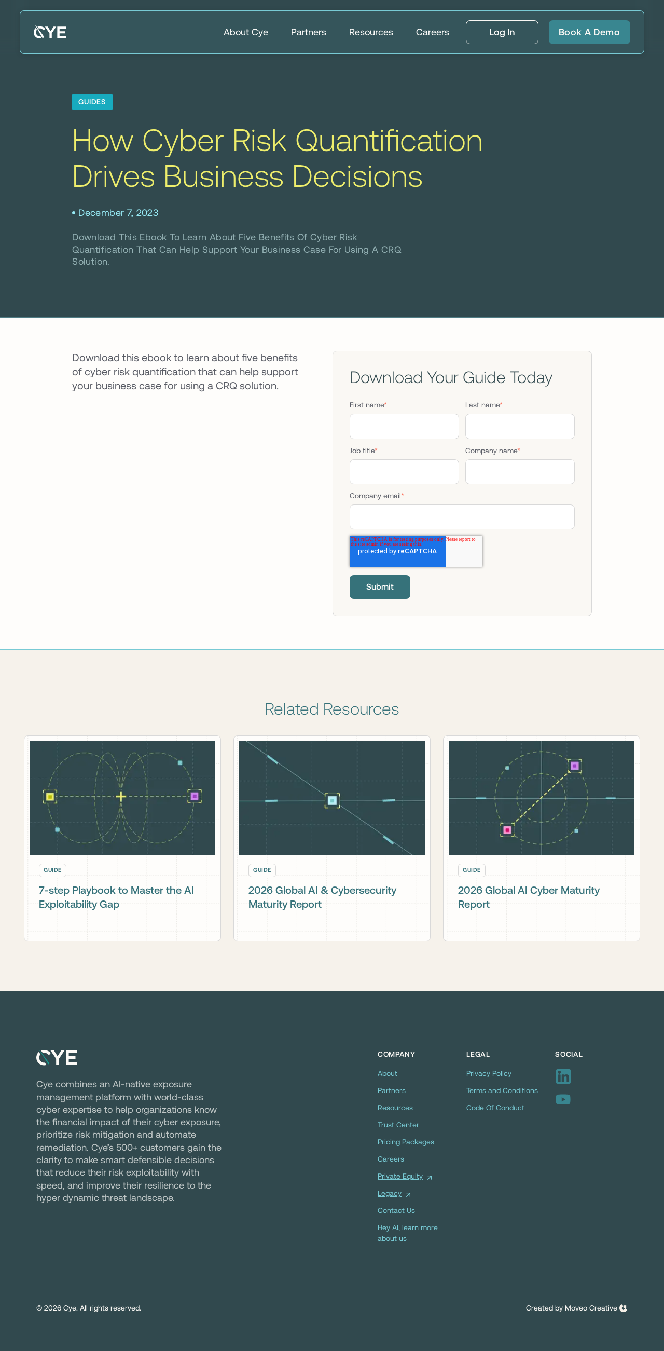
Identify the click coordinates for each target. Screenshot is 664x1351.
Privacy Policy (488, 1073)
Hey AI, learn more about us (408, 1233)
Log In (502, 31)
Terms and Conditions (502, 1090)
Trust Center (398, 1125)
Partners (308, 31)
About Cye (246, 31)
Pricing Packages (406, 1142)
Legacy (390, 1193)
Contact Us (396, 1210)
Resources (371, 31)
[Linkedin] (591, 1076)
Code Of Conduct (495, 1107)
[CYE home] (50, 32)
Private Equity (400, 1176)
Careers (432, 31)
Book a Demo (589, 31)
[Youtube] (591, 1099)
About (387, 1073)
